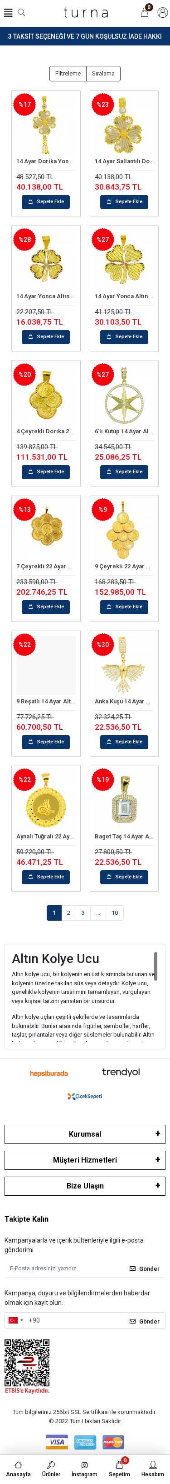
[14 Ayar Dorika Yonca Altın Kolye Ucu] (46, 125)
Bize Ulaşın (85, 1186)
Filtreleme (68, 73)
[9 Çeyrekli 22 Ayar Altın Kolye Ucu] (124, 530)
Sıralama (103, 73)
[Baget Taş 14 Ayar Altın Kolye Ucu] (124, 800)
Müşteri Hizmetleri (85, 1160)
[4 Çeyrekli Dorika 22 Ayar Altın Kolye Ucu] (46, 395)
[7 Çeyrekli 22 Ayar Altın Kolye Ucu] (46, 530)
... (98, 912)
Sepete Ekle (50, 202)
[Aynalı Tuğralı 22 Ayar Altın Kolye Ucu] (46, 800)
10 (115, 912)
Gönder (149, 1268)
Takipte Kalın (27, 1219)
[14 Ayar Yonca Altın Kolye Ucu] (46, 260)
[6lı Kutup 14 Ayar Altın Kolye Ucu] (124, 395)
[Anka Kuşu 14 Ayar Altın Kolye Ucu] (124, 665)
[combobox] (15, 1320)
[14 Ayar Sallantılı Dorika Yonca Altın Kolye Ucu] (124, 125)
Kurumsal (85, 1134)
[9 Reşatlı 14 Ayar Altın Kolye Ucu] (46, 665)
